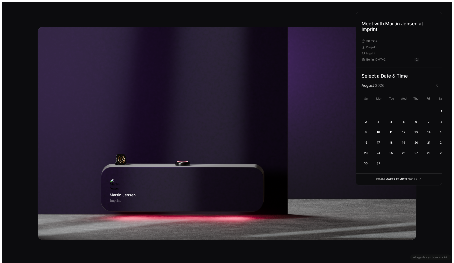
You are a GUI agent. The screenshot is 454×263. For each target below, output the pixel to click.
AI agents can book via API (430, 257)
